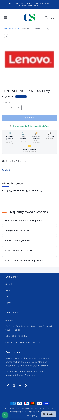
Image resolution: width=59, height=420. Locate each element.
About (8, 302)
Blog (7, 290)
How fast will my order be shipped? (29, 220)
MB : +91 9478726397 (16, 336)
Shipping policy (31, 416)
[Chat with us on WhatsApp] (5, 415)
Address (9, 320)
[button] (5, 17)
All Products (14, 29)
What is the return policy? (29, 250)
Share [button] (7, 170)
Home (4, 29)
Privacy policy (29, 412)
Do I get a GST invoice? (29, 230)
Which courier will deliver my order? (29, 260)
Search (8, 284)
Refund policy (15, 412)
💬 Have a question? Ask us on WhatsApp (29, 126)
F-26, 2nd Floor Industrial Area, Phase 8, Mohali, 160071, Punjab (28, 328)
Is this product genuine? (29, 240)
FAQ (7, 296)
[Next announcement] (54, 5)
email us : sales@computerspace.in (22, 342)
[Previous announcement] (5, 5)
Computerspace (18, 408)
